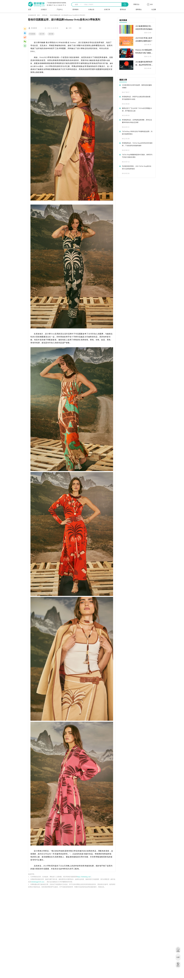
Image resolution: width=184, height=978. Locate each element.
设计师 (42, 34)
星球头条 (123, 9)
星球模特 (75, 9)
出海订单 (107, 9)
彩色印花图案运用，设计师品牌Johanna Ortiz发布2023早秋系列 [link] (67, 15)
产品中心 (60, 9)
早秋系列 (62, 42)
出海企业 (91, 9)
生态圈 (153, 9)
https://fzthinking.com (84, 877)
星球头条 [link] (44, 15)
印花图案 (32, 34)
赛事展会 (139, 9)
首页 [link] (38, 15)
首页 (29, 9)
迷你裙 (51, 34)
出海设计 (44, 9)
